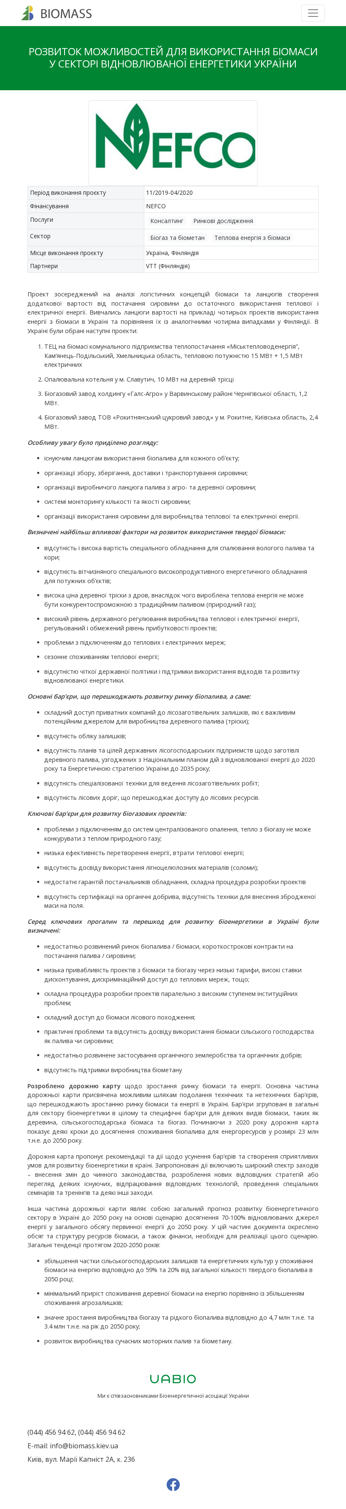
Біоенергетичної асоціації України (204, 1395)
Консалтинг (167, 221)
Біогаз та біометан (177, 238)
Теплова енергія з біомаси (252, 238)
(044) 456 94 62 (51, 1432)
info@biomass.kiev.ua (84, 1445)
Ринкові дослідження (223, 221)
